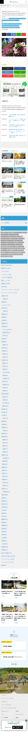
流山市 (5, 357)
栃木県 (4, 338)
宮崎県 (4, 540)
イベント (25, 232)
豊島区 (5, 363)
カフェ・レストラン (5, 236)
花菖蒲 (7, 256)
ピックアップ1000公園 (12, 242)
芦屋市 (5, 485)
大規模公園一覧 (4, 701)
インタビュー (6, 274)
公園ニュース (5, 280)
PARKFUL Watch (6, 265)
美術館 (10, 254)
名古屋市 (5, 458)
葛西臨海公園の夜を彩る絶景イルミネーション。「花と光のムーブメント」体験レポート (17, 131)
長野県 (4, 427)
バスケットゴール (10, 240)
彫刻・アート (3, 250)
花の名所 (3, 256)
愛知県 (4, 455)
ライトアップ (3, 244)
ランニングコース (11, 244)
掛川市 (5, 442)
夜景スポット (3, 248)
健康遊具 (7, 246)
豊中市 (5, 476)
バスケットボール (18, 240)
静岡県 (4, 436)
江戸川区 (6, 372)
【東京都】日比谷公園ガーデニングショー (12, 657)
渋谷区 (5, 387)
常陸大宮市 (6, 332)
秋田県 (4, 317)
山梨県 (4, 424)
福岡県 (4, 525)
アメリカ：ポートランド (9, 292)
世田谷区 (5, 384)
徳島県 (4, 513)
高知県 (4, 522)
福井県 (4, 421)
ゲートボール (13, 236)
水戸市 (5, 335)
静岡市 (5, 452)
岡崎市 (5, 461)
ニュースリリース (7, 559)
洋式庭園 (17, 252)
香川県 (4, 516)
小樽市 (5, 299)
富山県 (4, 412)
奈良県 (4, 488)
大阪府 (4, 473)
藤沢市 (5, 406)
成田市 (5, 354)
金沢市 (5, 418)
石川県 (4, 415)
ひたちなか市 (6, 329)
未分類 (3, 565)
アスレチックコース (18, 232)
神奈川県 (5, 393)
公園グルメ (13, 246)
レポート (5, 271)
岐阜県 (4, 433)
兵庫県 (4, 479)
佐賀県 (4, 528)
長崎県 (4, 531)
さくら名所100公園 (9, 232)
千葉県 (4, 351)
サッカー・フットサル (5, 238)
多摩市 (5, 390)
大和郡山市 (6, 491)
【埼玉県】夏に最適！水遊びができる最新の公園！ (17, 136)
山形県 (4, 320)
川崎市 (5, 400)
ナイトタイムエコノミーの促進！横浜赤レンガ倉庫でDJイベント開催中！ (17, 120)
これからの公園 (6, 277)
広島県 (4, 507)
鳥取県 (4, 498)
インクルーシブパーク (13, 234)
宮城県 (4, 314)
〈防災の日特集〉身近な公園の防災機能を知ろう (17, 115)
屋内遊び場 (10, 248)
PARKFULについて (4, 711)
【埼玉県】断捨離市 (7, 646)
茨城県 (4, 326)
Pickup (2, 232)
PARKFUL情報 (6, 553)
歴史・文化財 (7, 252)
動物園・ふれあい (19, 246)
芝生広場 (21, 254)
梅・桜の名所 (20, 250)
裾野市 (5, 446)
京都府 (4, 470)
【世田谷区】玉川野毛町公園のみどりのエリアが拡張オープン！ (17, 125)
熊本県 (4, 534)
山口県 (4, 510)
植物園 (2, 252)
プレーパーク (20, 242)
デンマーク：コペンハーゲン (10, 289)
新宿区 (5, 369)
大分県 (4, 537)
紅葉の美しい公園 (4, 254)
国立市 (5, 366)
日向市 (5, 543)
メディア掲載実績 (4, 717)
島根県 (4, 501)
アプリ (2, 714)
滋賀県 (4, 467)
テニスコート (21, 238)
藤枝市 (5, 439)
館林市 (5, 344)
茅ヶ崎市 (5, 403)
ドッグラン (3, 240)
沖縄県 (4, 550)
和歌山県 (4, 494)
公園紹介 (5, 283)
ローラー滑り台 (19, 244)
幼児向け (22, 248)
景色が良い (14, 250)
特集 (4, 286)
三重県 (4, 464)
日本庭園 (9, 250)
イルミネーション (4, 234)
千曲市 (5, 430)
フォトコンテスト (7, 562)
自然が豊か (15, 254)
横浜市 (5, 397)
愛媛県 (4, 519)
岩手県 (4, 308)
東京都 (4, 360)
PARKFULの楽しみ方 (8, 556)
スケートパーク (14, 238)
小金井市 (5, 378)
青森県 (4, 302)
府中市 (5, 381)
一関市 (5, 311)
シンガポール (5, 305)
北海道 (4, 295)
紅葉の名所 (22, 252)
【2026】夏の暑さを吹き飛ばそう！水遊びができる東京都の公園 (20, 593)
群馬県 (4, 341)
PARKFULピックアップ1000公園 (7, 698)
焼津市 (5, 449)
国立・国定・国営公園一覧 (6, 704)
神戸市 (5, 482)
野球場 (11, 256)
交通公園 (3, 246)
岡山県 (4, 504)
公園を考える (5, 268)
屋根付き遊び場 (16, 248)
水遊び (12, 252)
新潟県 (4, 409)
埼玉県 (4, 348)
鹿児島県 (4, 547)
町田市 (5, 375)
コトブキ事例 (19, 236)
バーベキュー (3, 242)
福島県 (4, 323)
